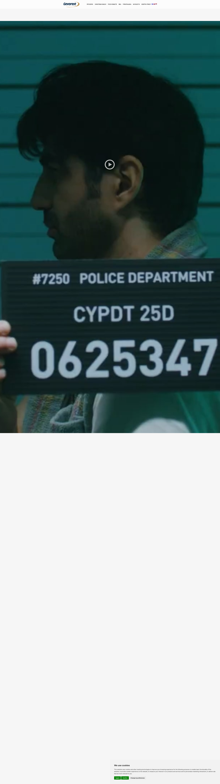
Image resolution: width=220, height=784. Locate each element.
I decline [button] (125, 778)
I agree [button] (117, 778)
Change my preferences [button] (138, 778)
